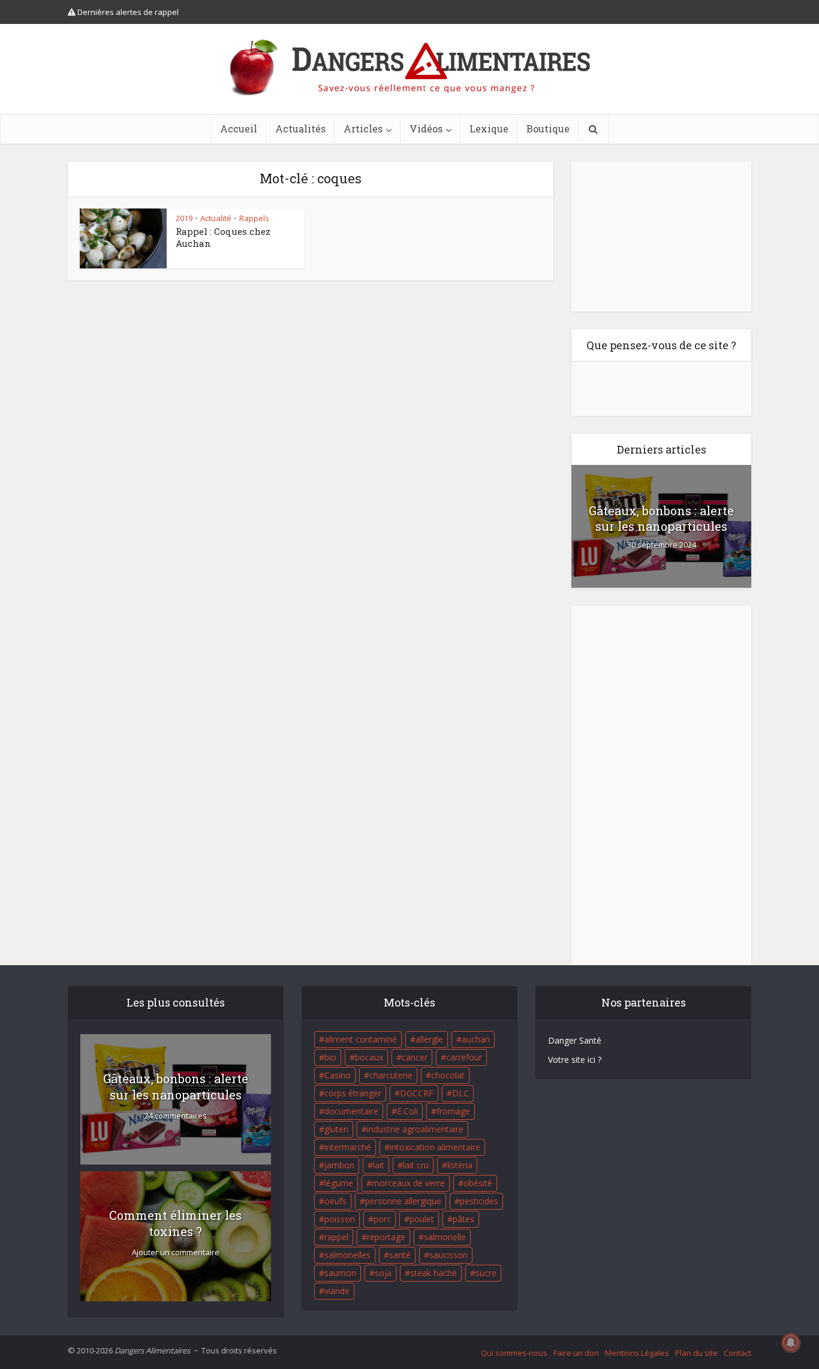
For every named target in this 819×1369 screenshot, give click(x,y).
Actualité (215, 218)
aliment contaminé (360, 1039)
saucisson (448, 1255)
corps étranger (352, 1093)
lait (378, 1165)
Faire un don (576, 1352)
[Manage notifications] (790, 1342)
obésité (477, 1183)
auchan (476, 1039)
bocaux (369, 1057)
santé (400, 1255)
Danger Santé (574, 1040)
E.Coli (407, 1111)
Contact (737, 1352)
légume (338, 1183)
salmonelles (347, 1255)
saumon (340, 1273)
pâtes (463, 1219)
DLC (460, 1093)
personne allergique (403, 1201)
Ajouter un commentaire (175, 1252)
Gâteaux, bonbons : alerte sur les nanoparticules (661, 518)
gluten (336, 1129)
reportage (386, 1237)
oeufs (335, 1201)
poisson (339, 1219)
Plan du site (696, 1352)
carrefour (464, 1057)
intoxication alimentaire (435, 1147)
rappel (336, 1237)
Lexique (488, 128)
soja (383, 1273)
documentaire (351, 1111)
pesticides (479, 1201)
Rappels (254, 218)
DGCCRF (416, 1093)
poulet (422, 1219)
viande (337, 1291)
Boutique (548, 128)
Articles (363, 128)
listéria (459, 1165)
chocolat (448, 1075)
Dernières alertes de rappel (127, 12)
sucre (485, 1273)
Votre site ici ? (574, 1059)
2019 (184, 218)
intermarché (347, 1147)
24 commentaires (175, 1116)
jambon (339, 1165)
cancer (414, 1057)
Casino (337, 1075)
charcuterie (390, 1075)
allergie (429, 1039)
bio (330, 1057)
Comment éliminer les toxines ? (175, 1223)
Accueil (238, 128)
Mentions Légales (637, 1352)
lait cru (416, 1165)
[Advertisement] (661, 237)
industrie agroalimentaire (415, 1129)
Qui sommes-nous (514, 1352)
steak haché (433, 1273)
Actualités (300, 128)
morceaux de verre (408, 1183)
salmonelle (445, 1237)
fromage (453, 1111)
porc (382, 1219)
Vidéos (426, 128)
